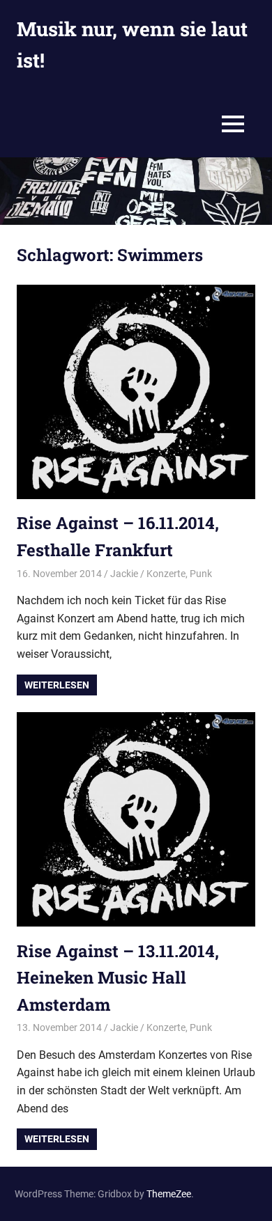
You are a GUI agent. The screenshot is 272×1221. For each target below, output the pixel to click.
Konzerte (166, 573)
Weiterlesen (56, 685)
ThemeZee (168, 1193)
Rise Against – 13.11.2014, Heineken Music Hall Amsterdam (118, 978)
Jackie (124, 573)
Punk (201, 573)
